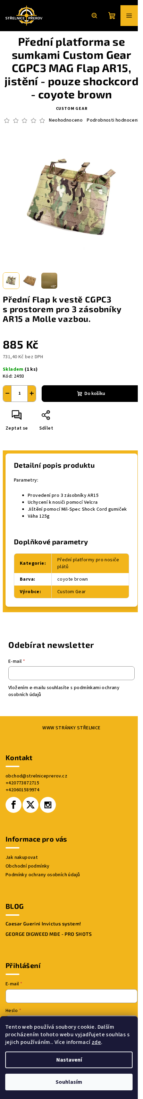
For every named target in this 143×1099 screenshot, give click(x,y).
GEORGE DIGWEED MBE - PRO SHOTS (49, 934)
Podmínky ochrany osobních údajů (43, 874)
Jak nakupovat (22, 857)
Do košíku (94, 393)
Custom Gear (71, 109)
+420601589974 (22, 789)
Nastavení (69, 1060)
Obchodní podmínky (28, 866)
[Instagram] (48, 805)
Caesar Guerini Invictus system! (43, 923)
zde (96, 1042)
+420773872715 (22, 783)
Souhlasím (69, 1082)
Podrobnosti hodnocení (112, 120)
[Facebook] (14, 805)
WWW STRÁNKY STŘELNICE (71, 727)
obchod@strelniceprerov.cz (36, 776)
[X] (31, 805)
